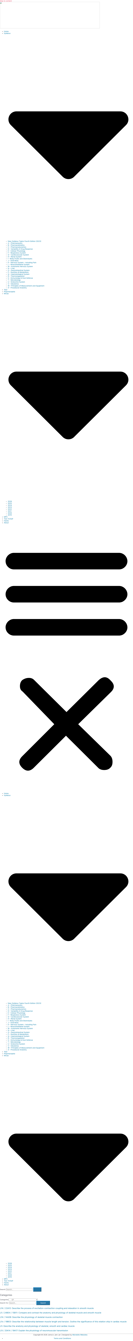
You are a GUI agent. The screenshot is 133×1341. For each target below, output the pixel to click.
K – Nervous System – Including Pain (22, 263)
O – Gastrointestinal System (19, 270)
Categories (4, 1300)
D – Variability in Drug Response (20, 249)
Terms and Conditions (62, 1338)
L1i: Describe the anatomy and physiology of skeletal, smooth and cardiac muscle (37, 1326)
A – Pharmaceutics (15, 243)
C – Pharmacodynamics (17, 247)
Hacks (6, 521)
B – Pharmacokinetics (16, 245)
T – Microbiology (14, 280)
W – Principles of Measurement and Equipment (26, 286)
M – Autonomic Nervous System (20, 266)
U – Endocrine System (16, 282)
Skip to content (6, 1)
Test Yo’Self (8, 519)
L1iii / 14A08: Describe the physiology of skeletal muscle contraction (31, 1317)
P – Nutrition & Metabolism (18, 272)
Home (6, 31)
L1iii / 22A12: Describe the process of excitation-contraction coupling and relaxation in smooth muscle (47, 1308)
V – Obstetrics (13, 284)
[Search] (37, 1289)
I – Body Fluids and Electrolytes (20, 259)
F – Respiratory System (17, 253)
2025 (10, 503)
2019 (10, 515)
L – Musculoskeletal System (19, 264)
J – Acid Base (13, 261)
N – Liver (11, 268)
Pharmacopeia (9, 292)
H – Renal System (15, 257)
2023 (10, 507)
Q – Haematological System (18, 274)
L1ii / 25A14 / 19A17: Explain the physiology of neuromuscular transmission (34, 1330)
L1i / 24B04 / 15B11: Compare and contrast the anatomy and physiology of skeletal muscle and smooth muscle (50, 1313)
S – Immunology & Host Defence (20, 278)
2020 (10, 513)
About (6, 523)
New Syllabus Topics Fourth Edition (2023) (24, 241)
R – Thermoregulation (16, 276)
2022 (10, 509)
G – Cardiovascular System (18, 255)
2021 (10, 511)
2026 (10, 501)
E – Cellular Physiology (16, 251)
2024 (10, 505)
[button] (66, 658)
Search (2, 1289)
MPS (5, 517)
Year (5, 290)
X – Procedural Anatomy (17, 288)
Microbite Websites (79, 1335)
